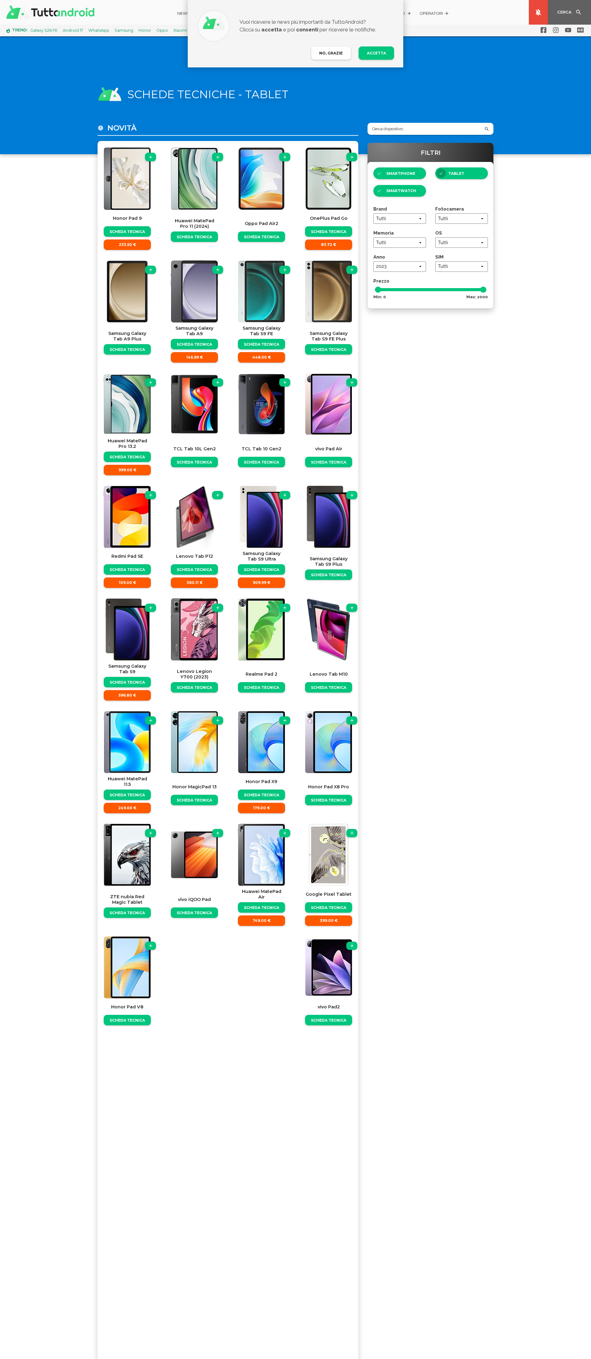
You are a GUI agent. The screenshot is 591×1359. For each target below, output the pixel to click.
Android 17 (73, 30)
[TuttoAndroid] (52, 12)
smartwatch (401, 190)
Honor (145, 30)
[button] (434, 14)
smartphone (400, 173)
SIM (439, 256)
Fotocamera (449, 208)
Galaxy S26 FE (44, 30)
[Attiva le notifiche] (538, 12)
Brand (380, 208)
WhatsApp (98, 30)
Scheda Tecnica (127, 231)
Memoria (383, 232)
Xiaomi (180, 30)
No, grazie (331, 53)
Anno (379, 256)
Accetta (376, 53)
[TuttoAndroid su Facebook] (542, 30)
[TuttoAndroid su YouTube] (567, 30)
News (183, 13)
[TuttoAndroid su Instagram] (555, 30)
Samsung (124, 30)
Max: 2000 (477, 296)
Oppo (162, 30)
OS (438, 232)
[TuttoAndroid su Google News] (579, 30)
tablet (456, 173)
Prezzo (381, 280)
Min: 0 (379, 296)
